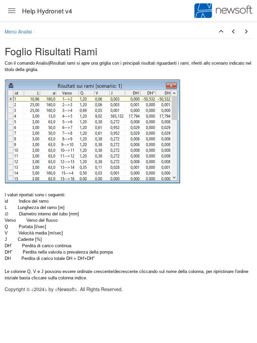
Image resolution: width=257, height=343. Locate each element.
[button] (221, 31)
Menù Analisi (18, 31)
